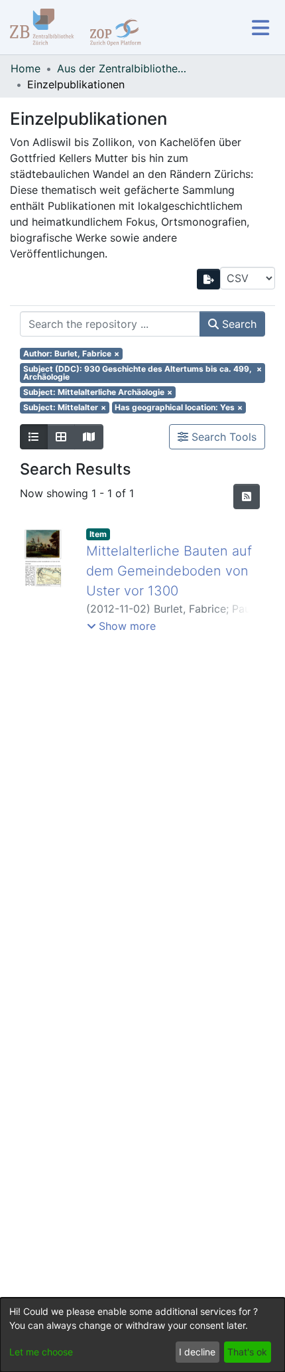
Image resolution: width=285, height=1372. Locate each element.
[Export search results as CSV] (209, 279)
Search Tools (222, 436)
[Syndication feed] (246, 496)
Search (237, 324)
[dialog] (142, 1335)
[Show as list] (34, 436)
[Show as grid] (61, 436)
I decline (197, 1351)
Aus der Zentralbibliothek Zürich (123, 68)
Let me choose (41, 1351)
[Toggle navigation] (260, 27)
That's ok (247, 1351)
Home (25, 68)
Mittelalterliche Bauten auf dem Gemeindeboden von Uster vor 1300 (169, 571)
